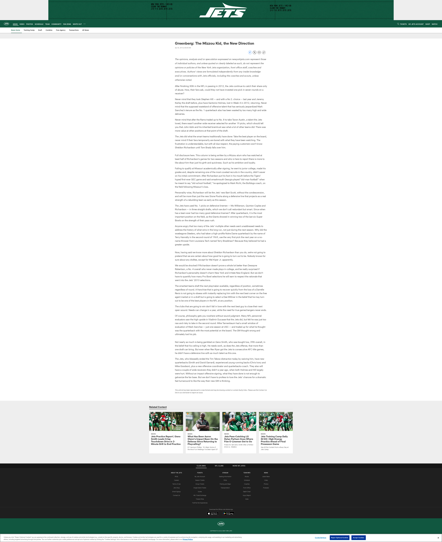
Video (266, 480)
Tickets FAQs (200, 499)
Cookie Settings (320, 538)
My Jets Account (200, 476)
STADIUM (225, 472)
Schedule (247, 480)
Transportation (225, 488)
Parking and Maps (225, 484)
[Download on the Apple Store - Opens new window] (212, 514)
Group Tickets (200, 484)
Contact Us (176, 495)
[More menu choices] (84, 24)
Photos (266, 484)
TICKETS (200, 472)
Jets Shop (176, 488)
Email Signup (176, 491)
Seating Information (225, 476)
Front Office (246, 488)
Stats (247, 499)
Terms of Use (176, 484)
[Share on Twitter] (254, 54)
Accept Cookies (358, 538)
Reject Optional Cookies (339, 538)
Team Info (246, 472)
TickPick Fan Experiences (200, 503)
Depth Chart (247, 491)
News (266, 472)
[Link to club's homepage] (6, 24)
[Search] (398, 23)
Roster (247, 476)
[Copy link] (264, 52)
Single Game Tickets (199, 488)
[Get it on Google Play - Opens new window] (228, 514)
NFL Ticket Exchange (199, 495)
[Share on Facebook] (250, 54)
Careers (176, 480)
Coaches (247, 484)
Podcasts (266, 488)
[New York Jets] (221, 524)
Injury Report (247, 495)
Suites (200, 491)
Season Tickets (200, 480)
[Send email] (259, 54)
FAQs (176, 476)
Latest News (266, 476)
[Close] (438, 537)
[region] (221, 538)
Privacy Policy (188, 539)
